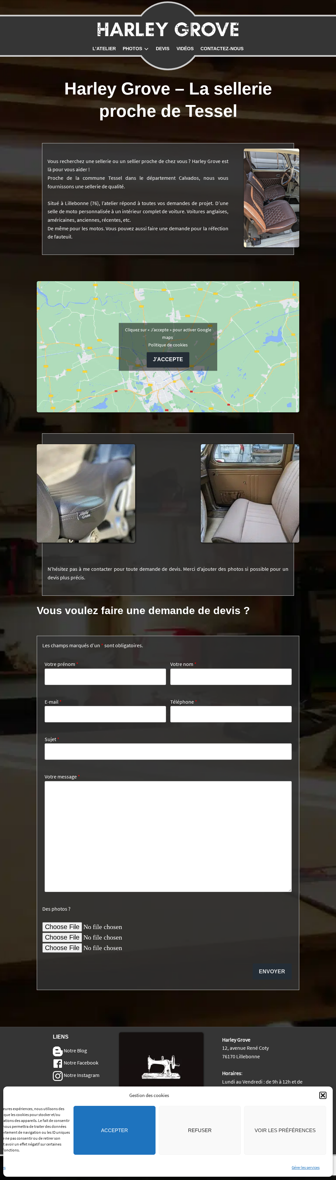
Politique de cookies (168, 345)
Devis (162, 48)
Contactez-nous (221, 48)
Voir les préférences (285, 1130)
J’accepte (168, 359)
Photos (132, 48)
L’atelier (104, 48)
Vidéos (185, 48)
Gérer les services (306, 1167)
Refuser (200, 1130)
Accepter (114, 1130)
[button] (323, 1095)
